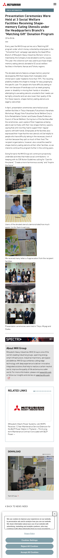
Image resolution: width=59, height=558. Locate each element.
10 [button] (48, 391)
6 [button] (42, 391)
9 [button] (47, 391)
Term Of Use (12, 496)
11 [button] (50, 391)
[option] (31, 414)
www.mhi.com (45, 372)
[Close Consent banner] (54, 514)
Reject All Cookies (29, 546)
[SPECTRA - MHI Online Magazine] (29, 338)
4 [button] (39, 391)
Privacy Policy (29, 534)
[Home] (12, 4)
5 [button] (40, 391)
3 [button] (37, 391)
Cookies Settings (30, 540)
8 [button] (45, 391)
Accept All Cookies (29, 552)
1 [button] (34, 391)
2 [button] (35, 391)
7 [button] (43, 391)
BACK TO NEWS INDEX (17, 506)
